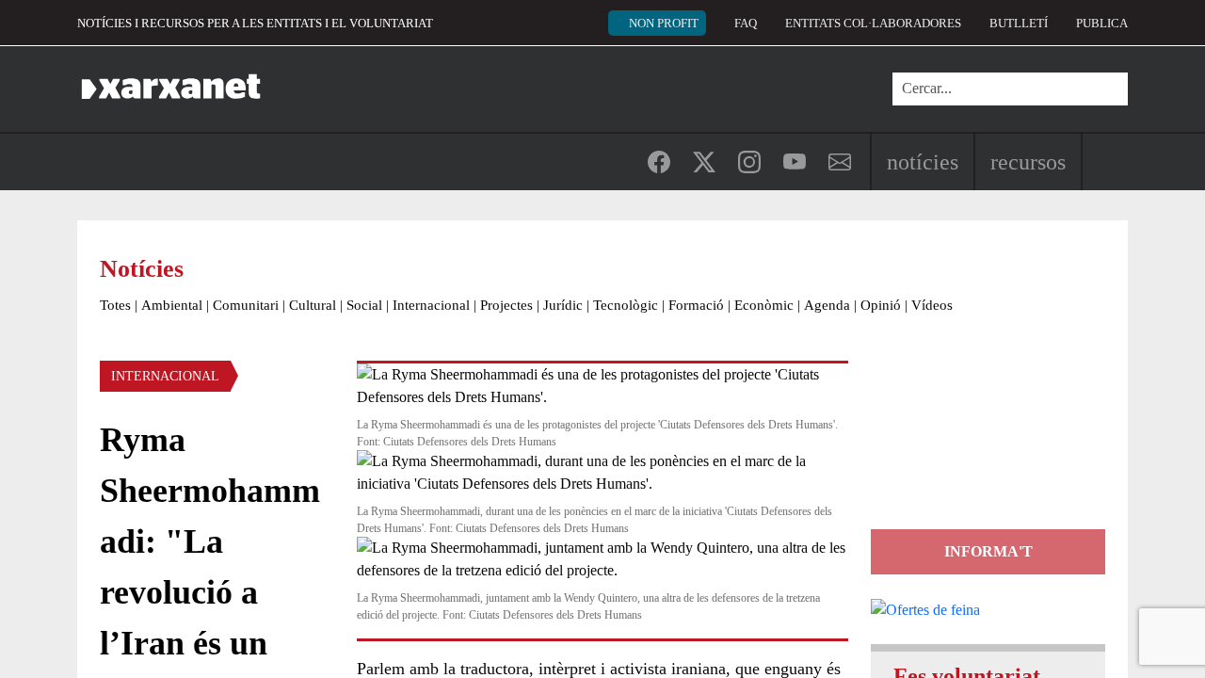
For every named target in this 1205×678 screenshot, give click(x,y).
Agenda (827, 305)
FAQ (745, 23)
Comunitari (246, 305)
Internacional (431, 305)
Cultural (312, 305)
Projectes (506, 305)
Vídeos (932, 305)
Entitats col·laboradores (873, 23)
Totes (115, 305)
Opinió (880, 305)
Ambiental (171, 305)
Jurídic (563, 305)
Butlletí (1018, 23)
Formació (696, 305)
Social (364, 305)
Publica (1102, 23)
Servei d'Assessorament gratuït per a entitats (984, 445)
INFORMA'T (988, 551)
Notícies (922, 162)
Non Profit (664, 23)
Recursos (1028, 162)
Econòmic (764, 305)
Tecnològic (625, 305)
